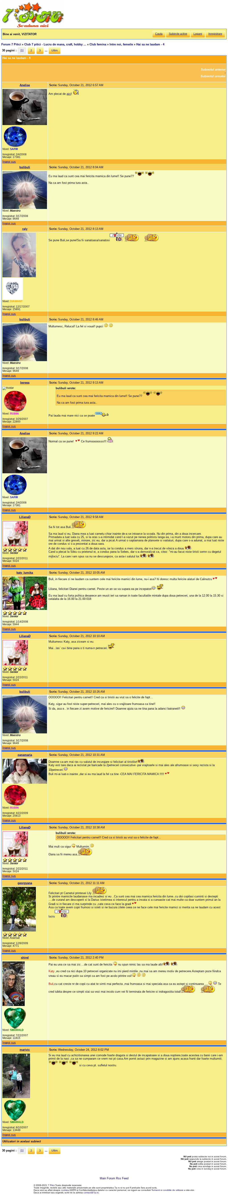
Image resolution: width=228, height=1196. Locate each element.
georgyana (25, 883)
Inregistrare (215, 33)
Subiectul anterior (213, 69)
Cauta (159, 33)
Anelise (25, 85)
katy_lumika (24, 572)
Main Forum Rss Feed (114, 1178)
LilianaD (25, 517)
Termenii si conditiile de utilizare (167, 1190)
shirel (25, 957)
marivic (25, 1049)
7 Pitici (51, 1185)
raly (24, 229)
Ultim (54, 50)
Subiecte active (178, 33)
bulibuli (24, 167)
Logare (197, 33)
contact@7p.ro (91, 1192)
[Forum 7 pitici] (32, 27)
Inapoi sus (9, 161)
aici (69, 93)
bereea (24, 382)
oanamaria (25, 755)
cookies (65, 1190)
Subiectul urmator (213, 76)
